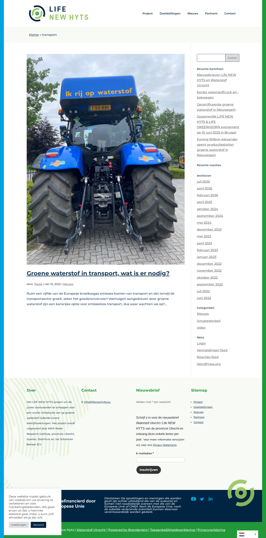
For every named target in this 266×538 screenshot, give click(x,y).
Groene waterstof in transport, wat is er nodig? (98, 273)
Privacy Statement (164, 444)
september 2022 (210, 284)
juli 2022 (203, 291)
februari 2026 (207, 195)
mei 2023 (204, 236)
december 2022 (209, 264)
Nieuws (193, 13)
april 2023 (204, 243)
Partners (211, 13)
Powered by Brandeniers (128, 530)
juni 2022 (204, 298)
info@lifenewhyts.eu (97, 401)
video (201, 327)
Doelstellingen (170, 13)
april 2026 (204, 188)
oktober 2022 (207, 277)
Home (34, 35)
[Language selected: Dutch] (247, 534)
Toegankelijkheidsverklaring (172, 530)
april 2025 (204, 202)
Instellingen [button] (18, 524)
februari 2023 (207, 250)
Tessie (38, 284)
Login (201, 343)
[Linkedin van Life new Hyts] (210, 499)
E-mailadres (145, 453)
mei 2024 (204, 223)
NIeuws (68, 284)
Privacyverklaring (211, 530)
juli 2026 (203, 181)
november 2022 (209, 270)
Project (148, 13)
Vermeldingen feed (212, 350)
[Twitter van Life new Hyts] (202, 499)
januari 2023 (206, 257)
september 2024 (210, 216)
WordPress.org (209, 364)
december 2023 (209, 229)
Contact (230, 13)
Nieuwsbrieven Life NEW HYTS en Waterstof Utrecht (216, 80)
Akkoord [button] (38, 524)
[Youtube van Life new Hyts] (193, 499)
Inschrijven (149, 470)
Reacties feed (207, 357)
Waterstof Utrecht (91, 530)
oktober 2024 (207, 209)
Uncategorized (208, 321)
